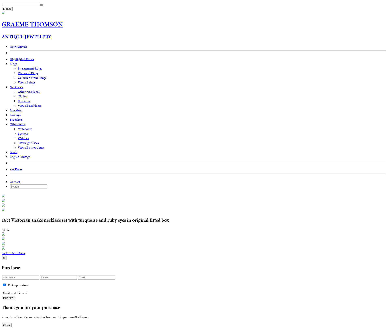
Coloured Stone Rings (32, 77)
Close (6, 325)
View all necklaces (29, 105)
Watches (23, 138)
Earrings (15, 115)
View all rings (26, 82)
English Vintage (20, 156)
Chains (22, 96)
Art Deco (16, 169)
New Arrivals (18, 46)
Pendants (24, 101)
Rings (13, 63)
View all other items (31, 147)
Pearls (13, 152)
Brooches (16, 119)
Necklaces (16, 87)
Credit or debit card (14, 293)
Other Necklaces (29, 91)
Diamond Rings (28, 73)
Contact (15, 181)
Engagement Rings (30, 68)
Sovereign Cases (28, 142)
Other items (17, 124)
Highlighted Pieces (22, 59)
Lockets (23, 133)
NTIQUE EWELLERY (26, 36)
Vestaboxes (25, 129)
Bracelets (15, 110)
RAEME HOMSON (32, 24)
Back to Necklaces (13, 253)
